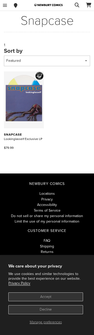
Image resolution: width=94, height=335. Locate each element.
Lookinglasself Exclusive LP (23, 137)
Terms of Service (47, 210)
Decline (46, 309)
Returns (47, 252)
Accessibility (47, 205)
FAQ (47, 240)
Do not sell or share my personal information (47, 216)
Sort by (13, 51)
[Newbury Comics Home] (48, 5)
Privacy (47, 199)
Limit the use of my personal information (47, 221)
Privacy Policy (19, 283)
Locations (47, 193)
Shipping (47, 246)
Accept (45, 296)
